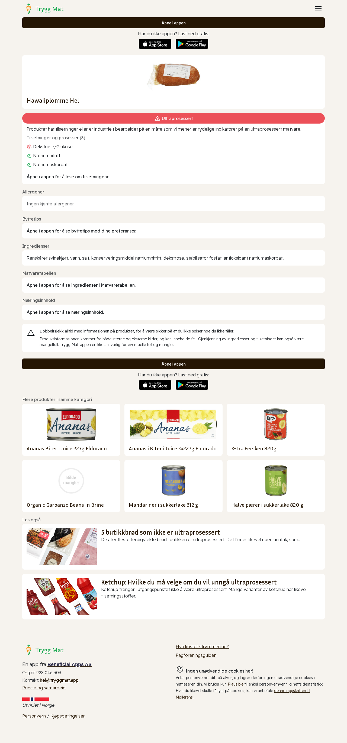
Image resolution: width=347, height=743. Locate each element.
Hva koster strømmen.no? (202, 646)
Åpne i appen (174, 22)
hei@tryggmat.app (59, 680)
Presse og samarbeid (44, 687)
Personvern (34, 716)
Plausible (235, 684)
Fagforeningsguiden (196, 655)
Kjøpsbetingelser (67, 716)
